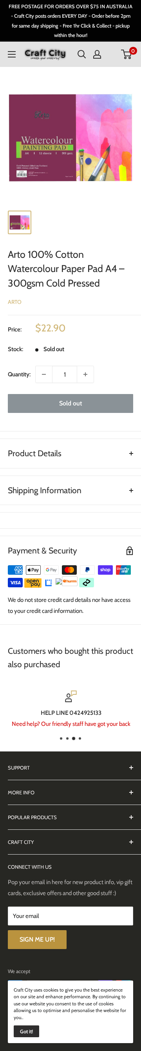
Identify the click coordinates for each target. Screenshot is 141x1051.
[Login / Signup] (97, 54)
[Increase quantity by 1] (85, 374)
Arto (15, 301)
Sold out (70, 403)
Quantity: (19, 374)
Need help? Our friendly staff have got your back (70, 723)
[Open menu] (12, 54)
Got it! (26, 1031)
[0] (127, 54)
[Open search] (82, 54)
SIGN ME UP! (37, 939)
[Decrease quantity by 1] (44, 374)
